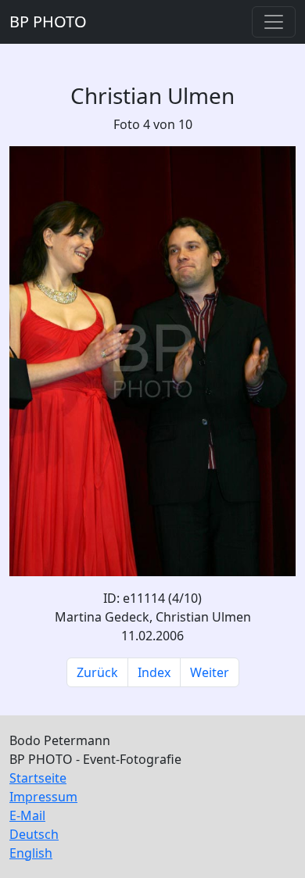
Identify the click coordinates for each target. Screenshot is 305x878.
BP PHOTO (48, 21)
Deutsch (34, 834)
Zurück (97, 672)
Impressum (43, 796)
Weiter (209, 672)
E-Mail (27, 815)
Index (154, 672)
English (30, 853)
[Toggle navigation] (274, 22)
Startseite (37, 778)
